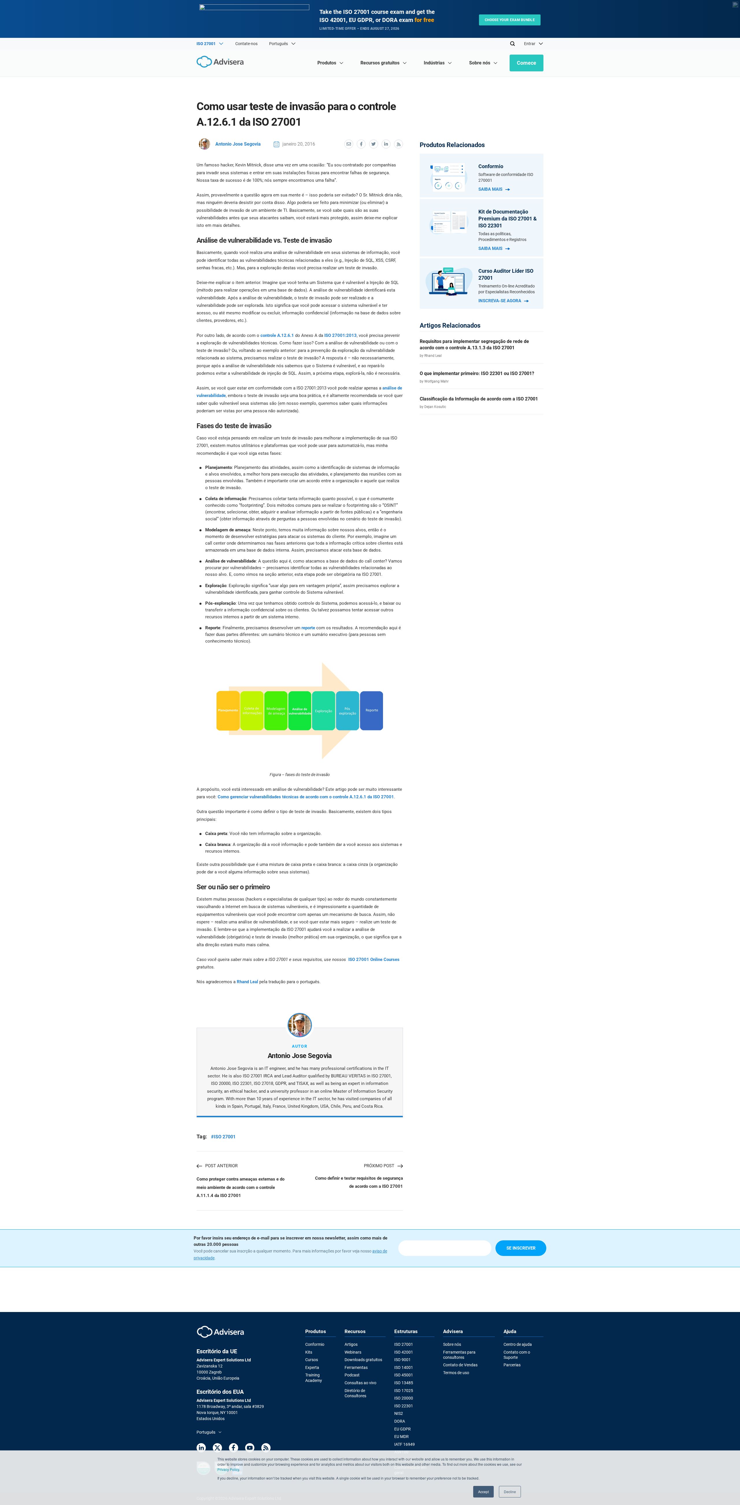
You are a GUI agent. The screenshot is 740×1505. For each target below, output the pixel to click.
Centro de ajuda (518, 1344)
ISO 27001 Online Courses (373, 959)
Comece (526, 63)
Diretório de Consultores (355, 1393)
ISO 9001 (402, 1359)
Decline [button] (510, 1491)
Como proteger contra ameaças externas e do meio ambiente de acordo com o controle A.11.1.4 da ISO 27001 (240, 1187)
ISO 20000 (403, 1398)
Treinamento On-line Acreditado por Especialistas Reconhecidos (506, 289)
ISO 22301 (403, 1406)
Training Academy (313, 1377)
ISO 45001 (403, 1375)
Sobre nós (452, 1344)
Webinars (353, 1352)
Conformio (314, 1344)
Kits (308, 1352)
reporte (308, 627)
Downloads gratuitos (363, 1359)
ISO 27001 (403, 1344)
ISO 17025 (403, 1390)
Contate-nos (246, 43)
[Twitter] (217, 1448)
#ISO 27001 (223, 1137)
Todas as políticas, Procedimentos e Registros (502, 236)
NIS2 (398, 1413)
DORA (399, 1421)
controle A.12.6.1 (277, 335)
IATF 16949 (404, 1444)
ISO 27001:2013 (340, 335)
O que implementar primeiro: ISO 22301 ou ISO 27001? (477, 373)
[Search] (512, 43)
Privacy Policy (228, 1469)
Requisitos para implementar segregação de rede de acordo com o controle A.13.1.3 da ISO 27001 (474, 344)
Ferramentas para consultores (459, 1355)
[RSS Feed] (266, 1448)
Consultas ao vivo (360, 1382)
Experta (312, 1367)
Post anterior (221, 1165)
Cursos (311, 1359)
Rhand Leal (247, 981)
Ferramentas (356, 1367)
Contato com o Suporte (517, 1355)
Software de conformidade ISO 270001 (505, 177)
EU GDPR (402, 1429)
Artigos (351, 1344)
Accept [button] (483, 1491)
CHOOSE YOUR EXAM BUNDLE (510, 20)
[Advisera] (222, 62)
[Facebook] (233, 1448)
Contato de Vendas (460, 1365)
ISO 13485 (403, 1382)
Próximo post (379, 1165)
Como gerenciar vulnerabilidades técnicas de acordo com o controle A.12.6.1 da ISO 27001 (306, 796)
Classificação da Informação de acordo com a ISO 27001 (479, 399)
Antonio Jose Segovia (238, 144)
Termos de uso (456, 1372)
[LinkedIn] (201, 1448)
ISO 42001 (403, 1352)
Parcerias (512, 1365)
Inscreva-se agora (499, 300)
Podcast (352, 1375)
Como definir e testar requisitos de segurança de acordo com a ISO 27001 (359, 1182)
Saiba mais (490, 189)
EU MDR (401, 1436)
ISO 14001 (403, 1367)
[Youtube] (249, 1448)
